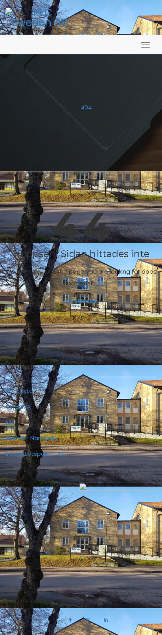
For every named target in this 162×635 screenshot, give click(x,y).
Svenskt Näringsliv (31, 438)
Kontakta (19, 391)
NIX (10, 422)
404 (86, 107)
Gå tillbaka (81, 301)
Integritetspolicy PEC (36, 454)
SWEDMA (18, 406)
